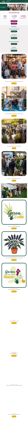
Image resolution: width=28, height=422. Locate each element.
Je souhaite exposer (14, 21)
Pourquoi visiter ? (14, 31)
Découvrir (14, 148)
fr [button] (25, 1)
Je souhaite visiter (14, 23)
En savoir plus (14, 83)
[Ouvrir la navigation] (26, 1)
